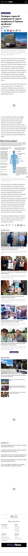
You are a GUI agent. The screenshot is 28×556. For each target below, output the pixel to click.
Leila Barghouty (6, 26)
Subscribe (17, 526)
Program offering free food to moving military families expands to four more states (12, 321)
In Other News (5, 230)
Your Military (6, 13)
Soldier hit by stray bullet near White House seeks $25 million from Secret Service (13, 344)
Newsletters (17, 528)
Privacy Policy (4, 526)
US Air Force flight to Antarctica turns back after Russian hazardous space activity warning (13, 465)
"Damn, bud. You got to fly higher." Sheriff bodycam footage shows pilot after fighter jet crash (17, 387)
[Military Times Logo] (8, 2)
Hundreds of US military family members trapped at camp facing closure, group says (13, 450)
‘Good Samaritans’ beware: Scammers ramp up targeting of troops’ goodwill (12, 296)
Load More (14, 352)
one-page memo (8, 86)
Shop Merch (17, 531)
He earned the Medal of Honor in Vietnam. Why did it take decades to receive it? (14, 445)
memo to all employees (18, 66)
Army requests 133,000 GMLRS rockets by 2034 (17, 380)
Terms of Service (4, 528)
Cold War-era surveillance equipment (15, 204)
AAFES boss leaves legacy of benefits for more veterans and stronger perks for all (12, 248)
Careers (16, 537)
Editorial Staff (4, 540)
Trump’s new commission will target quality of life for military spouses (14, 272)
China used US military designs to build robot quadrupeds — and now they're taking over (14, 376)
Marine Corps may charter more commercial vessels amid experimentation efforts (14, 460)
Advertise (3, 535)
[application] (14, 366)
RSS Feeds (17, 529)
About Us (17, 535)
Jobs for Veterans (18, 538)
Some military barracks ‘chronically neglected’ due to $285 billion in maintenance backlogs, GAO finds (14, 455)
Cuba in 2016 (14, 190)
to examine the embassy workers (16, 198)
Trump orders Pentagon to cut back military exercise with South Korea (17, 393)
